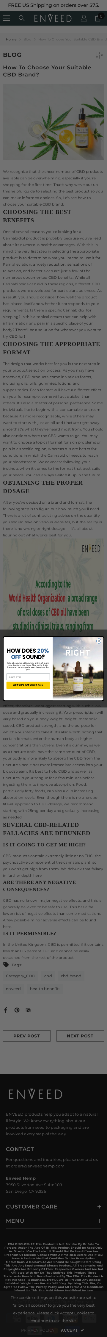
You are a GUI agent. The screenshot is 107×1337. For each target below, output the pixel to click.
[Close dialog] (98, 640)
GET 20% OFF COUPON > (28, 685)
